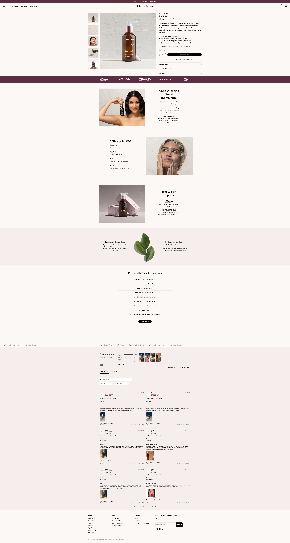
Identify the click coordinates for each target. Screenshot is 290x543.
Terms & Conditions (119, 539)
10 (155, 507)
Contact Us (138, 518)
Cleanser (91, 521)
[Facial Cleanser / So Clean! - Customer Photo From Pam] (158, 355)
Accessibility (139, 521)
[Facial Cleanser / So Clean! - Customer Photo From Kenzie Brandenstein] (141, 360)
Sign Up (179, 525)
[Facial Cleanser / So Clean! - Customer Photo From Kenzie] (152, 355)
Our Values (115, 518)
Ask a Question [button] (171, 367)
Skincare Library (116, 525)
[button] (140, 424)
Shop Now (144, 321)
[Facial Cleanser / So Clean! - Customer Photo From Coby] (147, 360)
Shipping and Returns (142, 523)
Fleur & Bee (95, 539)
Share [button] (103, 424)
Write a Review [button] (185, 367)
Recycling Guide (116, 523)
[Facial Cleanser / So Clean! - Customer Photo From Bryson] (141, 355)
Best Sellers (92, 518)
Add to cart (184, 54)
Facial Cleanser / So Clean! (106, 423)
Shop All (91, 533)
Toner (90, 523)
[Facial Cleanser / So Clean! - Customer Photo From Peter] (152, 360)
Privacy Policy (110, 539)
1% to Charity (116, 521)
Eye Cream (92, 528)
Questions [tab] (114, 371)
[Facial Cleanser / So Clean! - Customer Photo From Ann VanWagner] (158, 360)
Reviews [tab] (102, 371)
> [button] (158, 507)
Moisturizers (92, 530)
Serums (90, 525)
